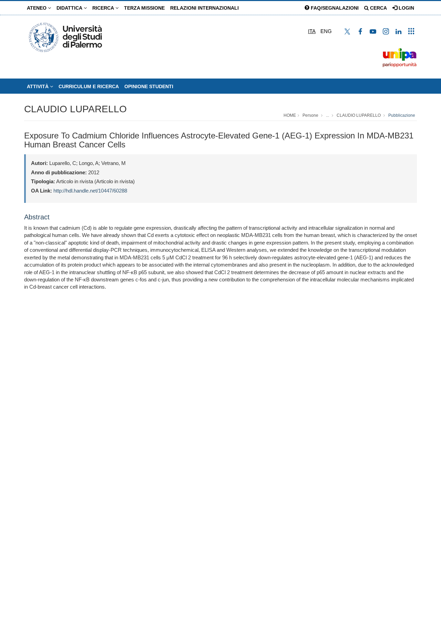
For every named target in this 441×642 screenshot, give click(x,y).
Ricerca (103, 8)
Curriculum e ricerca (89, 86)
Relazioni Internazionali (204, 8)
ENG (326, 31)
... (327, 115)
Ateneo (37, 8)
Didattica (70, 8)
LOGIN (405, 8)
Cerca (378, 8)
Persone (310, 115)
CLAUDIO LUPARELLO (75, 109)
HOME (290, 115)
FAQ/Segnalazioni (334, 8)
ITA (312, 31)
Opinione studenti (148, 86)
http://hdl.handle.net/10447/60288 (90, 191)
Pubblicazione (401, 115)
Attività (38, 86)
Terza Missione (144, 8)
